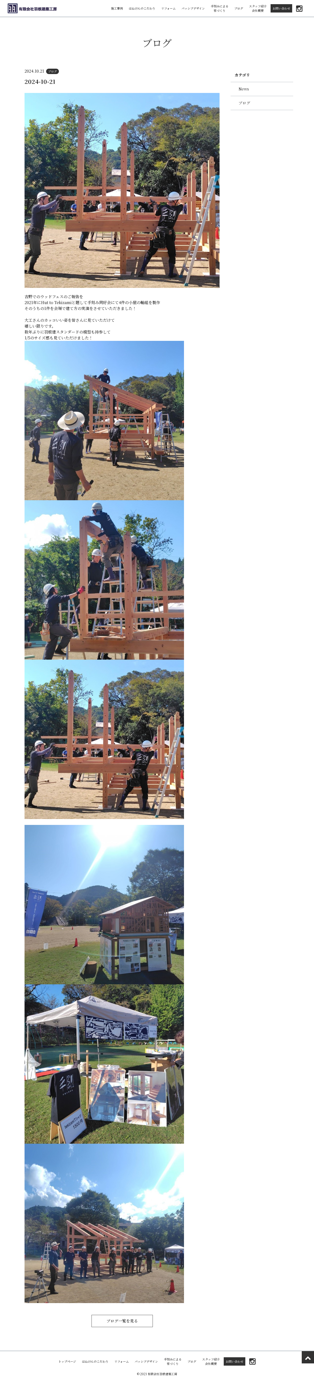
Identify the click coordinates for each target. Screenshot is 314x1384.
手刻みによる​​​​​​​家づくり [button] (219, 8)
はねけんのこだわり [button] (142, 8)
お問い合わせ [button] (281, 8)
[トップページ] (32, 8)
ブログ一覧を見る (122, 1321)
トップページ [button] (67, 1361)
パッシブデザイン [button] (193, 8)
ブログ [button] (238, 8)
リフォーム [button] (168, 8)
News (243, 89)
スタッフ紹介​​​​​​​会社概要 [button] (258, 8)
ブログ (244, 103)
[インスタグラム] (299, 8)
